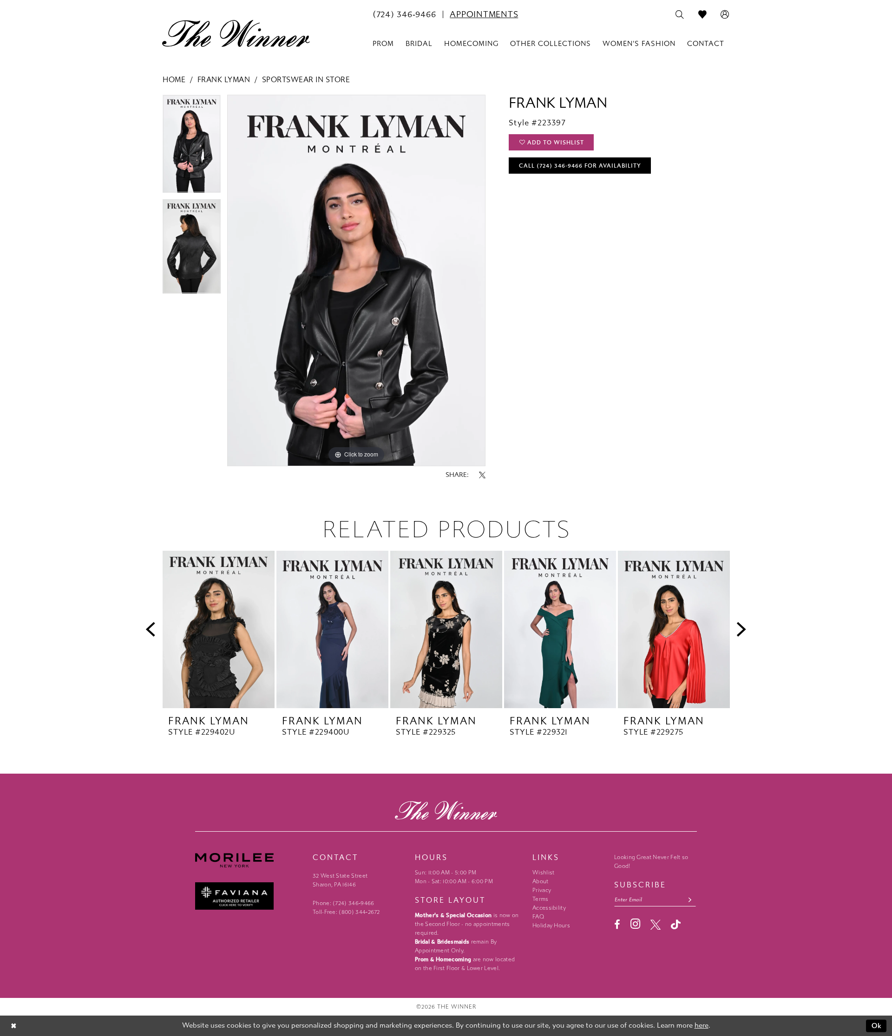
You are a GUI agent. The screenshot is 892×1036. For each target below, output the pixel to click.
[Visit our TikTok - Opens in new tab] (676, 924)
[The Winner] (236, 33)
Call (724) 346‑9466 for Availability (580, 166)
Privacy (541, 890)
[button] (725, 15)
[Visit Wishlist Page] (702, 15)
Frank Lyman (223, 79)
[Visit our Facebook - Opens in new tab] (617, 924)
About (540, 881)
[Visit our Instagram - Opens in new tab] (635, 924)
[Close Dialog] (14, 1026)
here (701, 1025)
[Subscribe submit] (690, 899)
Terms (540, 899)
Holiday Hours (551, 925)
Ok (877, 1026)
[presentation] (219, 629)
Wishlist (543, 872)
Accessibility (549, 908)
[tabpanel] (192, 147)
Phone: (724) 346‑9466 (343, 903)
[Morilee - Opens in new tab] (249, 860)
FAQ (538, 916)
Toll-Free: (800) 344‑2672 (346, 912)
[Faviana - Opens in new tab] (249, 896)
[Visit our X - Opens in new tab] (655, 924)
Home (174, 79)
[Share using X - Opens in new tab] (482, 475)
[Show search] (680, 15)
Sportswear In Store (306, 79)
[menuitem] (404, 14)
